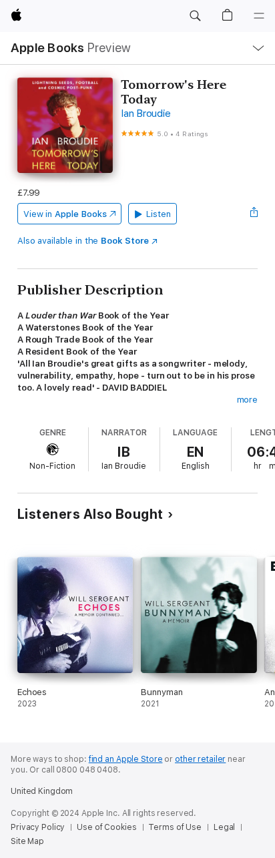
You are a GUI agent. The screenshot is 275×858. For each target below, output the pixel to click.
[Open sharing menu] (253, 213)
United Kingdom (42, 791)
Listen (158, 214)
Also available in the (83, 241)
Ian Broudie (145, 114)
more (247, 400)
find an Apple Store (126, 759)
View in (65, 214)
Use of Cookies (106, 827)
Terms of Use (175, 827)
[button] (195, 16)
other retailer (200, 759)
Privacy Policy (38, 827)
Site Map (27, 841)
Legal (224, 827)
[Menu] (259, 16)
